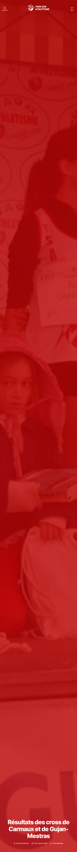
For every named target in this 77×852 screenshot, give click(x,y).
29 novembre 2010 (40, 843)
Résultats (60, 843)
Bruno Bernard (24, 843)
